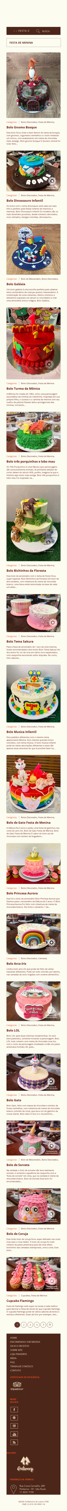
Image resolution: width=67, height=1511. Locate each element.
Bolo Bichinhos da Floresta (26, 571)
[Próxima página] (43, 1325)
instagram (14, 1425)
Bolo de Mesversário (31, 278)
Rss (14, 1442)
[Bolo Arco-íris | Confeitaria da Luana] (33, 953)
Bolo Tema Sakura (20, 641)
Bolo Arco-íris (16, 964)
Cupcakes (25, 1295)
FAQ (12, 1362)
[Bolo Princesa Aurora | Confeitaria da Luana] (33, 883)
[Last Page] (50, 1325)
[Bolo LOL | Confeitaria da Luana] (33, 1020)
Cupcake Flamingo (20, 1301)
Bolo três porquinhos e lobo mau (31, 461)
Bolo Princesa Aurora (22, 893)
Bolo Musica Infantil (21, 732)
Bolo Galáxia (16, 284)
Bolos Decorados (29, 122)
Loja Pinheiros (18, 1354)
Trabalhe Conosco (21, 1366)
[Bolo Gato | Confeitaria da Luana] (33, 1090)
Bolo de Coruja (17, 1234)
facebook (14, 1409)
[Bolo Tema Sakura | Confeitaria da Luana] (33, 631)
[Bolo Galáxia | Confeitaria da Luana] (33, 273)
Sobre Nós (16, 1350)
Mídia (13, 1358)
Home (13, 1337)
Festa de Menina (46, 122)
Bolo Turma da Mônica (23, 389)
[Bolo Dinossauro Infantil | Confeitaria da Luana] (33, 190)
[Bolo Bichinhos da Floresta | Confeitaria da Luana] (33, 560)
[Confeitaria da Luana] (35, 12)
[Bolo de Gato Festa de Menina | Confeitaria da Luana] (33, 812)
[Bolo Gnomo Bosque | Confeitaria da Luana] (33, 117)
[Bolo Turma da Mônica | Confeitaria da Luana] (33, 378)
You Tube (14, 1434)
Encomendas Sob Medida (25, 1341)
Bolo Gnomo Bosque (22, 127)
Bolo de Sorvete (18, 1165)
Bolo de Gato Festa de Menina (29, 823)
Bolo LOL (13, 1030)
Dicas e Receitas (19, 1346)
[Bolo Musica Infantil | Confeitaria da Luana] (33, 721)
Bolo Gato (14, 1100)
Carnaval (42, 958)
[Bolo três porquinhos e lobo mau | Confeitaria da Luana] (33, 451)
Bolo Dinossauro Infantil (25, 201)
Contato (15, 1370)
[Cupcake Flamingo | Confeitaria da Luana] (33, 1290)
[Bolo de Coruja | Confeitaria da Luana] (33, 1223)
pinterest (14, 1417)
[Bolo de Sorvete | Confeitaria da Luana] (33, 1154)
